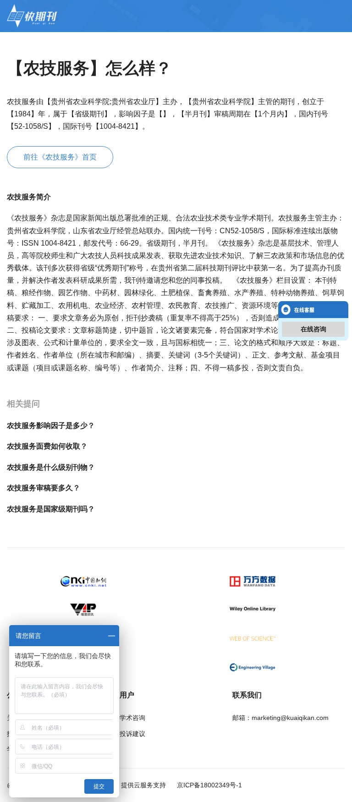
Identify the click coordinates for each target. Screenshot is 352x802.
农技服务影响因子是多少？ (51, 425)
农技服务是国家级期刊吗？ (51, 509)
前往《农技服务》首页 (60, 157)
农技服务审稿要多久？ (43, 488)
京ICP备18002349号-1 (208, 785)
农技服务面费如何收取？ (47, 446)
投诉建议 (132, 733)
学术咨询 (132, 717)
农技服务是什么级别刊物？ (51, 467)
